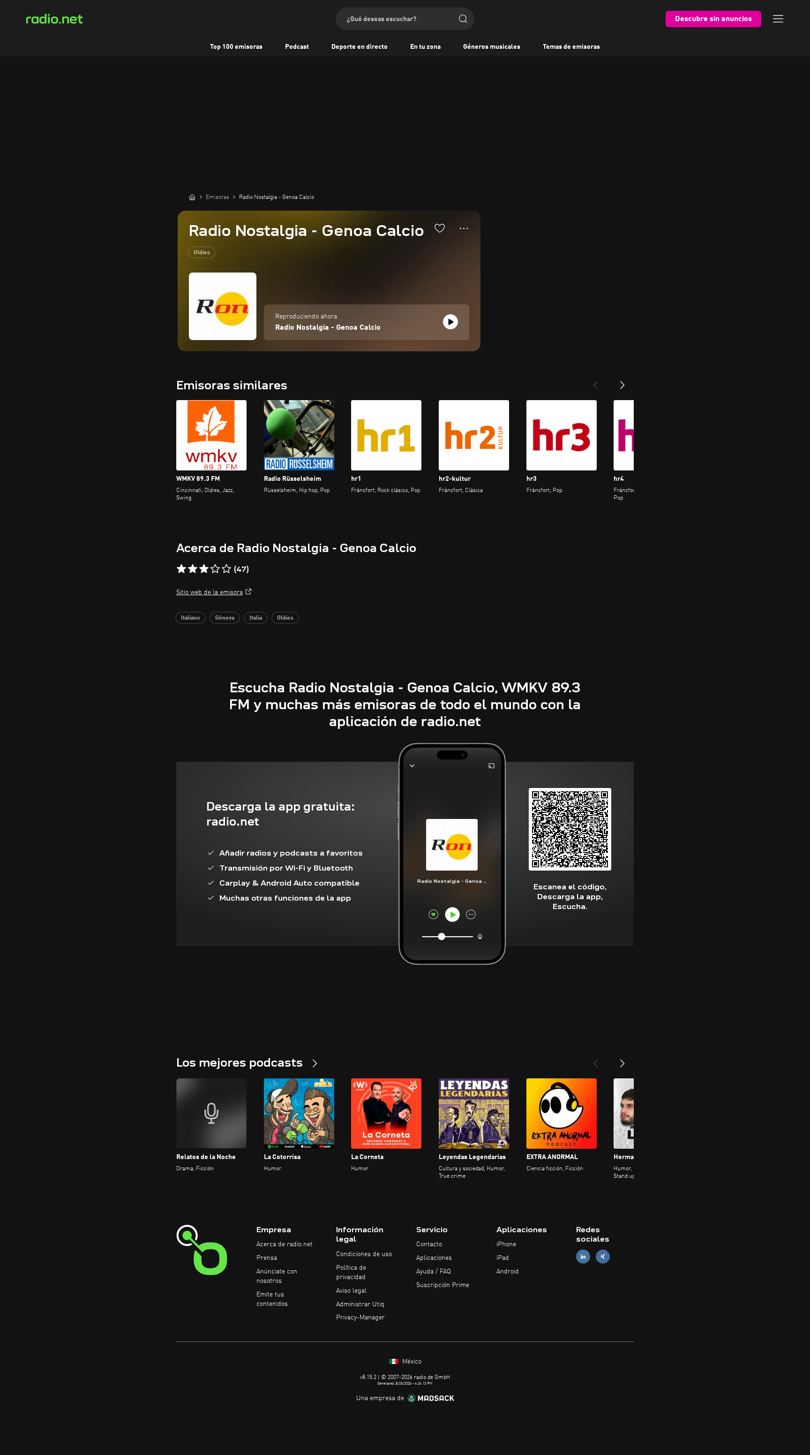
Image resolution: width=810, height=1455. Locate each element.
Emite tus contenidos (272, 1299)
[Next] (622, 381)
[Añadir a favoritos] (439, 227)
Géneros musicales (491, 47)
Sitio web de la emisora (209, 592)
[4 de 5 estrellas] (215, 569)
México (410, 1361)
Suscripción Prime (442, 1285)
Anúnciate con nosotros (276, 1276)
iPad (502, 1258)
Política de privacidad (351, 1273)
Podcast (297, 47)
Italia (255, 618)
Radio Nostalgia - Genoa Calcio (328, 328)
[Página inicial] (192, 197)
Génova (224, 618)
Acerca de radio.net (284, 1244)
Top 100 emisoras (236, 47)
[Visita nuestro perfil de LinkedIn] (583, 1257)
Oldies (202, 253)
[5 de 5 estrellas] (226, 569)
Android (507, 1271)
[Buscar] (463, 18)
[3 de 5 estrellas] (204, 569)
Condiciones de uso (364, 1254)
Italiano (190, 618)
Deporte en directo (359, 47)
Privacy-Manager (360, 1317)
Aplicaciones (434, 1258)
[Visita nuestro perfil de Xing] (603, 1257)
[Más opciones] (463, 228)
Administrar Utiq (360, 1304)
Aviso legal (351, 1291)
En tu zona (425, 47)
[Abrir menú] (778, 18)
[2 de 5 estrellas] (192, 569)
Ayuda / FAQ (433, 1271)
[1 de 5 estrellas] (181, 569)
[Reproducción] (450, 321)
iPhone (506, 1244)
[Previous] (595, 381)
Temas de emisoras (571, 47)
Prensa (266, 1258)
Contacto (429, 1244)
